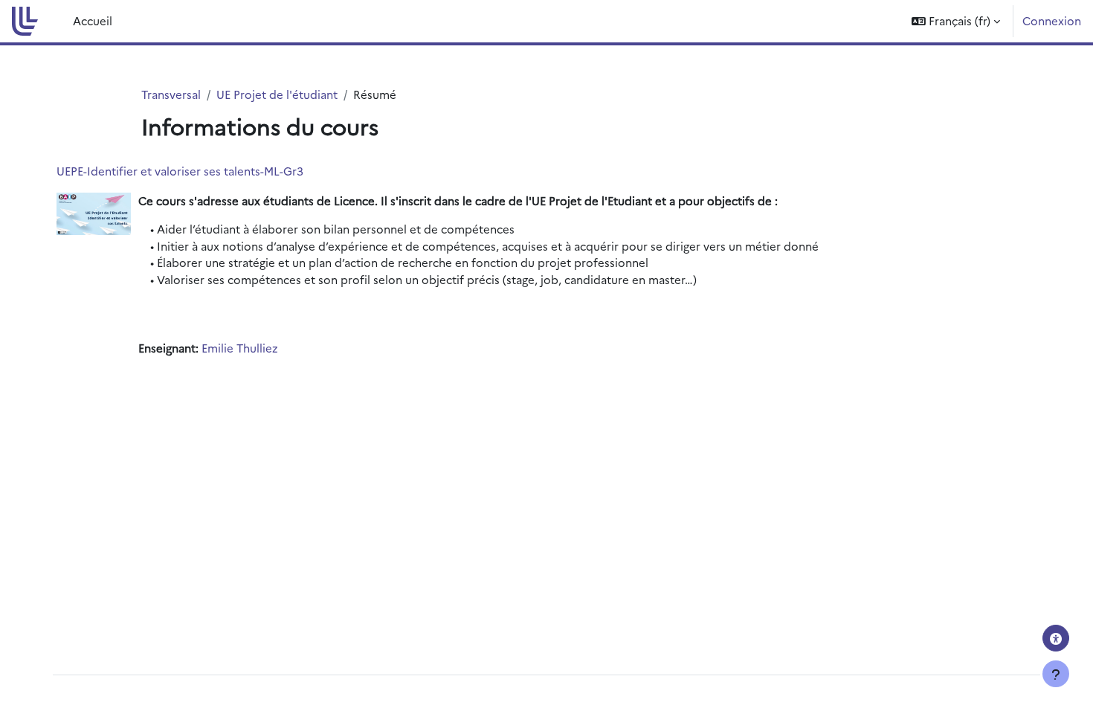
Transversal (171, 94)
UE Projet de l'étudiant (277, 94)
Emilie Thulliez (239, 348)
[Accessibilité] (1055, 638)
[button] (956, 21)
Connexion (1051, 20)
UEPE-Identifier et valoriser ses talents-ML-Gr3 (180, 170)
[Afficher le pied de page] (1055, 673)
